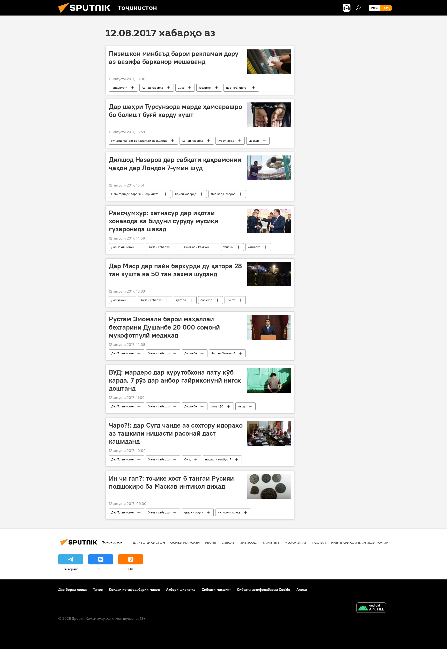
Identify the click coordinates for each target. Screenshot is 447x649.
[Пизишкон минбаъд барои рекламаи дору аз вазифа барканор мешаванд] (269, 61)
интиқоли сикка (229, 512)
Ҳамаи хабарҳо (152, 87)
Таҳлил (319, 542)
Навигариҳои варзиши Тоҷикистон (135, 194)
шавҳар (254, 141)
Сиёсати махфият (216, 589)
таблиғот (205, 87)
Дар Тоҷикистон (237, 87)
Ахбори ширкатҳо (181, 589)
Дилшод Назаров (223, 194)
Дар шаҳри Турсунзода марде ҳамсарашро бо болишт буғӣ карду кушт (175, 110)
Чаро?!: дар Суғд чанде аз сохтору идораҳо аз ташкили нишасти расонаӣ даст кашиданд (176, 433)
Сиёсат (227, 542)
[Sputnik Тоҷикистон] (86, 14)
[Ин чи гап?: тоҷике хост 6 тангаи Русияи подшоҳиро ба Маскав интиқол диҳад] (269, 486)
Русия (210, 542)
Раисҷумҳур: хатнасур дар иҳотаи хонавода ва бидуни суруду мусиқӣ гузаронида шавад (163, 221)
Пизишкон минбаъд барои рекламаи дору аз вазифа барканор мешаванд (174, 57)
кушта (231, 300)
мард (241, 406)
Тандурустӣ (119, 87)
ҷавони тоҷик (193, 512)
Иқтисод (248, 542)
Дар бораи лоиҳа (72, 589)
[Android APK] (371, 608)
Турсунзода (226, 141)
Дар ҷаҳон (118, 300)
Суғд (181, 87)
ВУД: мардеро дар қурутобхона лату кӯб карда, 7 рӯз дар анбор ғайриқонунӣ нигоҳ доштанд (175, 380)
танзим (228, 247)
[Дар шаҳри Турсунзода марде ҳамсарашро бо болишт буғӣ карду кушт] (269, 114)
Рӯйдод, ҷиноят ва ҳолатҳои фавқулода (139, 141)
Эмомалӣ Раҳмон (196, 247)
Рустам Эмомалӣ (223, 353)
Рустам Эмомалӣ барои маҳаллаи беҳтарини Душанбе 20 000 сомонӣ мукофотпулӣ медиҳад (164, 327)
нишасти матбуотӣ (218, 459)
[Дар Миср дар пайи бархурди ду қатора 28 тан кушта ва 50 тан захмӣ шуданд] (269, 274)
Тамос (98, 589)
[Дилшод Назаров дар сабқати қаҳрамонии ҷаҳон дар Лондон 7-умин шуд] (269, 167)
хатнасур (254, 247)
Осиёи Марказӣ (185, 542)
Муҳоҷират (296, 542)
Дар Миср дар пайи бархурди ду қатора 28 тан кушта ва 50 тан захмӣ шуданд (175, 270)
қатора (181, 300)
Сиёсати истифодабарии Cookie (263, 589)
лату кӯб (217, 406)
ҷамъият (270, 542)
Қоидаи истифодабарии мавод (134, 589)
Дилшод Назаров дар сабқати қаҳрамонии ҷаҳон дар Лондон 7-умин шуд (175, 163)
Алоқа (301, 589)
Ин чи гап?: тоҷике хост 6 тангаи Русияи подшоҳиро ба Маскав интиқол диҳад (171, 482)
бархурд (206, 300)
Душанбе (190, 353)
